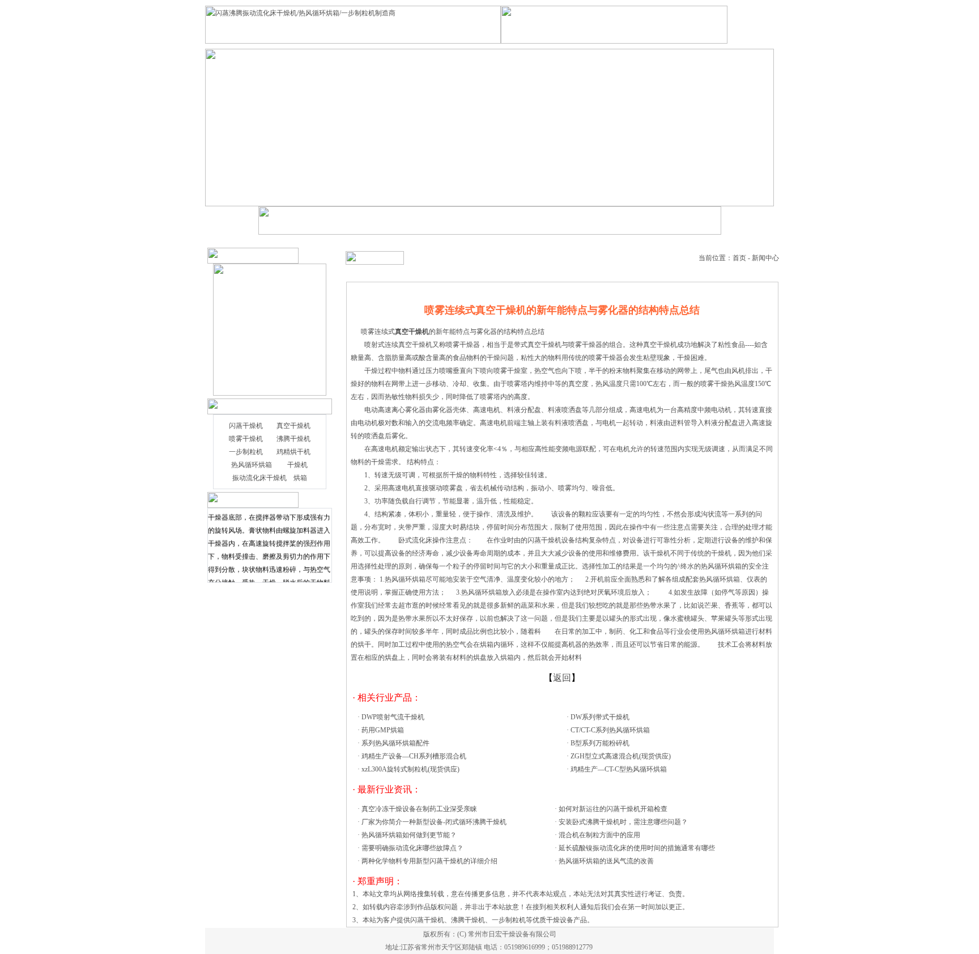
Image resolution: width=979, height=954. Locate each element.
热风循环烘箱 (251, 465)
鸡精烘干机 (293, 452)
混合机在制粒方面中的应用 (599, 835)
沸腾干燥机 (293, 439)
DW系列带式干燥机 (600, 717)
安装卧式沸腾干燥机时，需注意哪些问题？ (623, 822)
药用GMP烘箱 (382, 730)
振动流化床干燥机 (259, 478)
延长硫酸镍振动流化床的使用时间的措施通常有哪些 (637, 848)
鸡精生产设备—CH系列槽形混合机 (413, 756)
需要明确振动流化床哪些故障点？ (412, 848)
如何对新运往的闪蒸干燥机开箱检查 (613, 809)
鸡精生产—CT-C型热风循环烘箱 (619, 769)
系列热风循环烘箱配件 (395, 743)
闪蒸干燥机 (246, 426)
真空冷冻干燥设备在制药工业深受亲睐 (419, 809)
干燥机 (297, 465)
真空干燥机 (293, 426)
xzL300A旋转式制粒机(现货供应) (410, 769)
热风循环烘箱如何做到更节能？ (409, 835)
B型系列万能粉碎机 (600, 743)
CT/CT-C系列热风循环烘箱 (610, 730)
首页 (739, 258)
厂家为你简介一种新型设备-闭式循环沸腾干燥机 (433, 822)
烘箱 (300, 478)
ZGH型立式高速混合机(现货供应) (621, 756)
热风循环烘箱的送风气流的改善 (606, 861)
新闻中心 (765, 258)
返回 (562, 677)
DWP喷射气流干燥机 (392, 717)
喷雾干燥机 (246, 439)
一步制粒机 (246, 452)
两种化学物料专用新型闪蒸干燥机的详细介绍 (429, 861)
